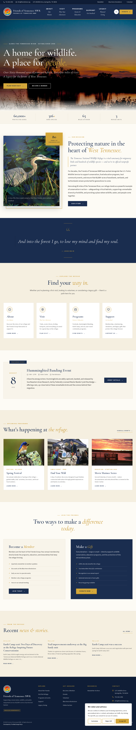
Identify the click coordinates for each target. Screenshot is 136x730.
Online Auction (67, 705)
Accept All (122, 721)
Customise (94, 721)
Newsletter (100, 2)
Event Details (115, 380)
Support (40, 702)
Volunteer (130, 2)
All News (126, 631)
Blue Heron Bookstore (115, 2)
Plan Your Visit (15, 86)
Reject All (109, 721)
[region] (108, 714)
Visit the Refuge (43, 694)
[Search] (116, 11)
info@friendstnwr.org (24, 2)
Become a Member (39, 86)
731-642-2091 (9, 2)
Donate (125, 12)
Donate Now (86, 591)
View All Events (123, 431)
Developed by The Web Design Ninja (13, 724)
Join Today (18, 591)
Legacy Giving (42, 705)
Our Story (77, 204)
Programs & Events (44, 698)
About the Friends (44, 691)
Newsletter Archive (94, 691)
